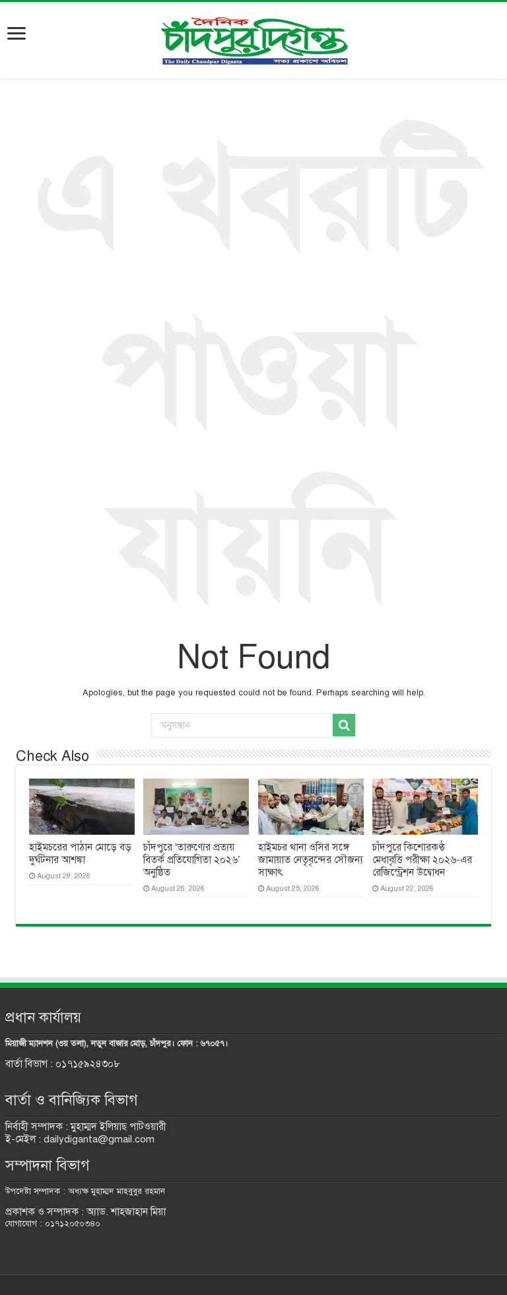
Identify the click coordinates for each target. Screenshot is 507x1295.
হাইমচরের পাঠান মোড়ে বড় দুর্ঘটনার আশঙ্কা (80, 853)
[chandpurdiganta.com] (253, 37)
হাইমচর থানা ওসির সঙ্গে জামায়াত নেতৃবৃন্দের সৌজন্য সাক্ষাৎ (310, 859)
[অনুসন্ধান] (344, 725)
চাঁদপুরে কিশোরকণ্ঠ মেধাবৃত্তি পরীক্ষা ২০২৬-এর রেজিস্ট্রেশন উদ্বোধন (422, 859)
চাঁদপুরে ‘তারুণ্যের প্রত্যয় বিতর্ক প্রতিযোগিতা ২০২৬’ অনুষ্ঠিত (191, 859)
